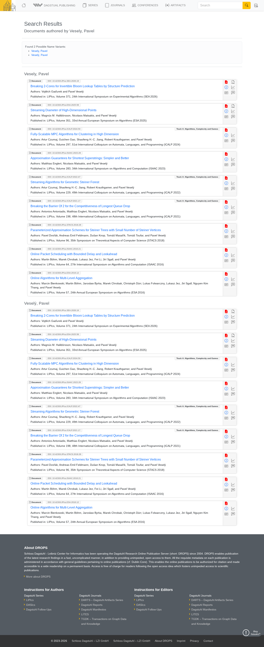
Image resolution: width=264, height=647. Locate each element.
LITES (85, 614)
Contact (208, 640)
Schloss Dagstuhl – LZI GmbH (90, 640)
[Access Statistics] (233, 87)
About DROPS (163, 640)
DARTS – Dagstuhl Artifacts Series (102, 600)
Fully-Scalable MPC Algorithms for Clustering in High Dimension (75, 134)
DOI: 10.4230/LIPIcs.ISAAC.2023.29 (64, 153)
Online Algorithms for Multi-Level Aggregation (61, 278)
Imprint (181, 640)
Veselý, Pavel (39, 54)
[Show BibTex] (233, 93)
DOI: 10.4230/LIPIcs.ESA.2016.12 (63, 273)
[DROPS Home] (24, 5)
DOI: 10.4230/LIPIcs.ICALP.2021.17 (64, 201)
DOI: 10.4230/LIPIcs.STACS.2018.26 (64, 225)
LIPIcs (30, 600)
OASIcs (30, 604)
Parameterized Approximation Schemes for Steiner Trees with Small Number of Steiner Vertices (96, 230)
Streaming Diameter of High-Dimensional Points (63, 110)
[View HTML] (233, 82)
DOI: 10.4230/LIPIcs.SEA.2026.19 (63, 81)
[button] (54, 5)
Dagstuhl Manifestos (93, 609)
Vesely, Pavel (39, 50)
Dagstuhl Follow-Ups (38, 609)
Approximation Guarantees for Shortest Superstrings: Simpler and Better (80, 158)
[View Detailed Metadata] (226, 87)
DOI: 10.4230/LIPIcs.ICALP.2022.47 (64, 177)
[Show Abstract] (226, 93)
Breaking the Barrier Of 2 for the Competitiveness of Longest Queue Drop (80, 206)
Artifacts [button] (178, 5)
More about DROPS (38, 576)
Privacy (194, 640)
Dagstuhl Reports (91, 604)
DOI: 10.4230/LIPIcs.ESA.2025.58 (63, 105)
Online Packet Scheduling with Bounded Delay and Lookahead (74, 254)
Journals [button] (117, 5)
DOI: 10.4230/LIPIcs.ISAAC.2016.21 (64, 249)
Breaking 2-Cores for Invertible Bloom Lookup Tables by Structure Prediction (83, 86)
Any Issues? (255, 633)
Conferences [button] (147, 5)
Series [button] (92, 5)
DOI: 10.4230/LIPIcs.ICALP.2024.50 (64, 129)
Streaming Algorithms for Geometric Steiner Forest (65, 182)
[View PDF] (226, 82)
